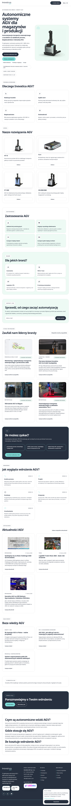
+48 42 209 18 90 (14, 788)
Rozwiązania (44, 773)
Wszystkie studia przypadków (59, 333)
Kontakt (59, 777)
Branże (42, 775)
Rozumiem (56, 801)
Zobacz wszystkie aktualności (59, 530)
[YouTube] (11, 793)
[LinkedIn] (7, 793)
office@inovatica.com (6, 787)
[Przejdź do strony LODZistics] (30, 786)
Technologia (44, 777)
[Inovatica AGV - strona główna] (7, 3)
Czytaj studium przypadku (12, 374)
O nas (58, 775)
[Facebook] (3, 793)
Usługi (42, 780)
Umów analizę (60, 318)
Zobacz (18, 164)
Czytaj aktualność (9, 569)
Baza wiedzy (60, 773)
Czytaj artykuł (8, 646)
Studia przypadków (61, 770)
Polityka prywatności (49, 798)
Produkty (43, 770)
